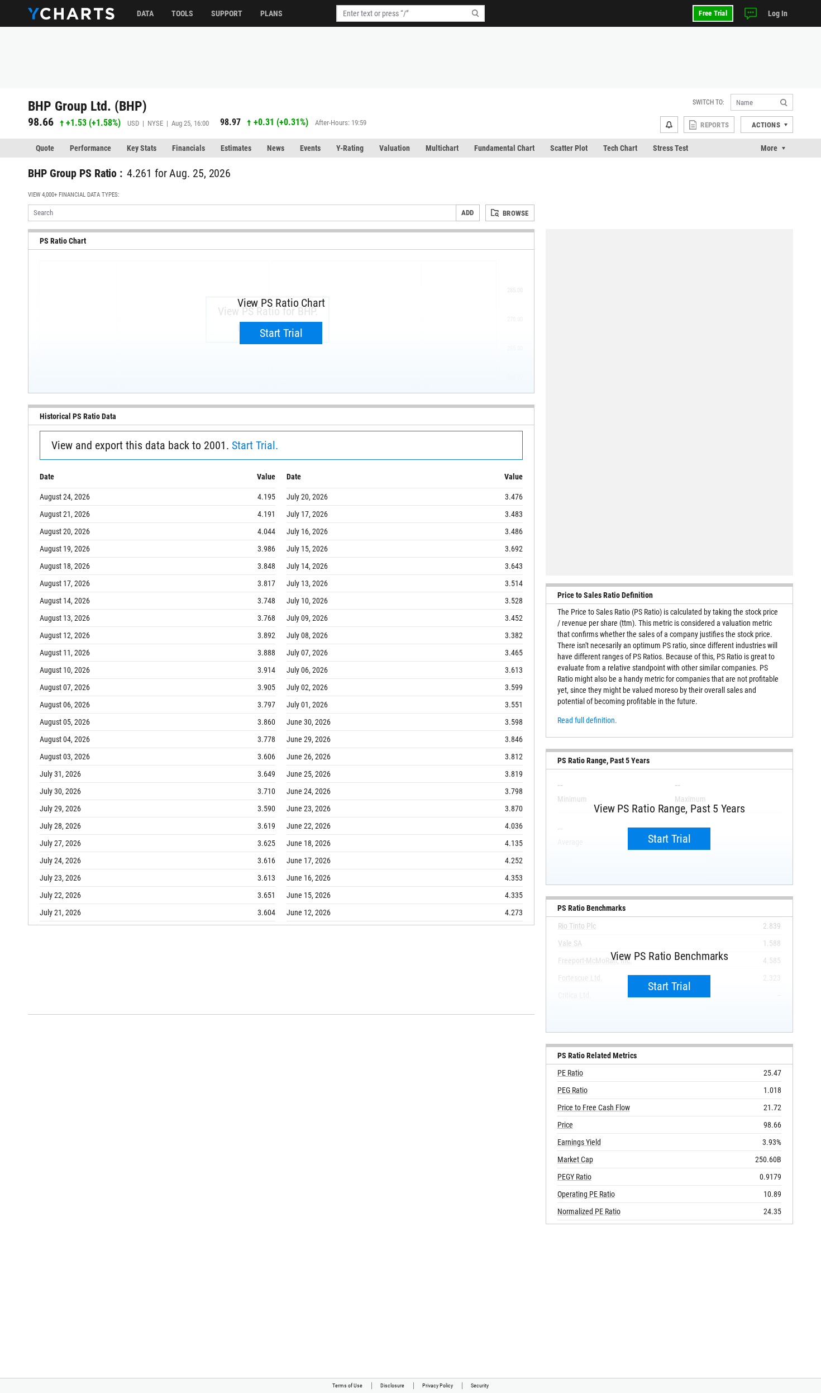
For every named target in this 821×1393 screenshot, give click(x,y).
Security (480, 1385)
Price (565, 1124)
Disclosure (392, 1385)
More (769, 148)
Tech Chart (620, 148)
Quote (45, 148)
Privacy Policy (437, 1385)
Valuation (394, 148)
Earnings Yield (579, 1142)
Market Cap (575, 1159)
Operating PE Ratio (586, 1194)
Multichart (442, 148)
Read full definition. (587, 720)
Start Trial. (255, 445)
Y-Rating (350, 148)
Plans (271, 13)
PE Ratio (570, 1072)
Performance (90, 148)
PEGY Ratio (574, 1176)
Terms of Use (347, 1385)
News (275, 148)
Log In (777, 13)
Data (145, 13)
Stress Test (670, 148)
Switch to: (708, 102)
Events (310, 148)
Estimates (236, 148)
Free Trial (713, 13)
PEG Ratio (572, 1090)
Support (226, 13)
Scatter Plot (569, 148)
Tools (182, 13)
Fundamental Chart (504, 148)
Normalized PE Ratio (588, 1211)
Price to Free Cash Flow (593, 1107)
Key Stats (141, 148)
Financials (188, 148)
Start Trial (281, 333)
